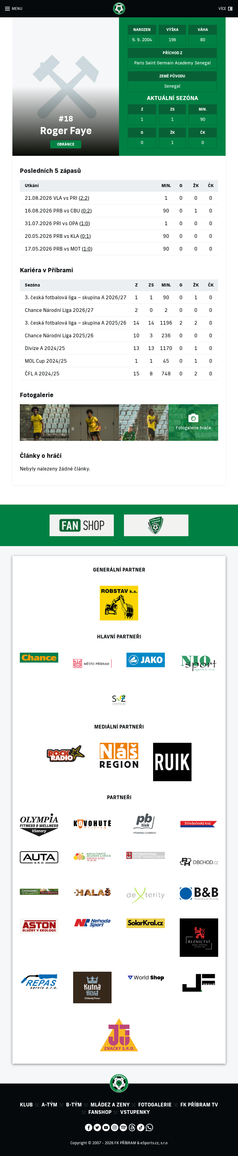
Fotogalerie (155, 1104)
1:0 (84, 223)
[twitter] (97, 1127)
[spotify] (123, 1127)
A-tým (49, 1104)
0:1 (85, 236)
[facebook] (88, 1127)
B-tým (74, 1104)
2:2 (84, 198)
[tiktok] (140, 1127)
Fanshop (100, 1112)
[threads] (132, 1127)
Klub (26, 1104)
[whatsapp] (149, 1127)
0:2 (86, 211)
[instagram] (114, 1127)
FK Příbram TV (199, 1104)
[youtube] (106, 1127)
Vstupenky (135, 1112)
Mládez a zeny (110, 1104)
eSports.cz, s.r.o (154, 1143)
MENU (17, 8)
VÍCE (222, 8)
